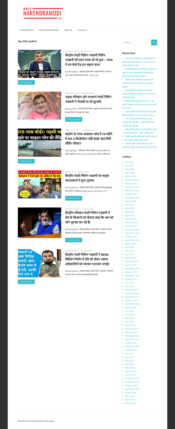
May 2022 (129, 318)
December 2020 (132, 378)
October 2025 (131, 194)
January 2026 (131, 183)
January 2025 (131, 225)
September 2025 (132, 197)
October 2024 (131, 236)
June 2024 (129, 247)
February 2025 (131, 222)
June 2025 (129, 208)
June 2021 (129, 357)
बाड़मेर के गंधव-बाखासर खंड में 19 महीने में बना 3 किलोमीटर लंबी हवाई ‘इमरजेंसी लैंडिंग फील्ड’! (88, 139)
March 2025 (130, 218)
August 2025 (131, 201)
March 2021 (130, 367)
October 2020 (131, 385)
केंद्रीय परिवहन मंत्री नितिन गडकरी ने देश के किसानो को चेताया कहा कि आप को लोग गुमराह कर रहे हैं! (89, 217)
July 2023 (129, 282)
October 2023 (131, 272)
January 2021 (131, 374)
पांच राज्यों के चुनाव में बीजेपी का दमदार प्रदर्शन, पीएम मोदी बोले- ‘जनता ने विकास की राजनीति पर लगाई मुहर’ (138, 122)
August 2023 (131, 279)
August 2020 (131, 392)
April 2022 (129, 321)
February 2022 (131, 328)
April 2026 (129, 172)
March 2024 (130, 257)
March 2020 (130, 403)
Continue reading (25, 82)
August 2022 (131, 307)
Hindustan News (27, 30)
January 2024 (131, 264)
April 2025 (129, 215)
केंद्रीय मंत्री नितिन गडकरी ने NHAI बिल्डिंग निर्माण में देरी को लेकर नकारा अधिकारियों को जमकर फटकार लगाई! (87, 259)
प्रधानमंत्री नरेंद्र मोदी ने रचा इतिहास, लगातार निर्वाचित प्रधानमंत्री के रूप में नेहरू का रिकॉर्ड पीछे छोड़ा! (139, 94)
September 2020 (132, 389)
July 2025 (129, 204)
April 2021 (129, 364)
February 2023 (131, 289)
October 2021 (131, 343)
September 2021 (132, 346)
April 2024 (129, 254)
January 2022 (131, 332)
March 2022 (130, 325)
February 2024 (131, 261)
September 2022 (132, 303)
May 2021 (129, 360)
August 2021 (131, 350)
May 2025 (129, 211)
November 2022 (132, 296)
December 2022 (132, 293)
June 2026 (129, 165)
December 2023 (132, 268)
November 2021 (132, 339)
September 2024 (132, 240)
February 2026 (131, 179)
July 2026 (129, 162)
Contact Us (82, 30)
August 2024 (131, 243)
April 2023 (129, 286)
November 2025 (132, 190)
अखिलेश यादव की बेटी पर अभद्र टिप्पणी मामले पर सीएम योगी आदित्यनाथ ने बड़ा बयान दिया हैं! (138, 83)
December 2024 (132, 229)
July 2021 (129, 353)
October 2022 (131, 300)
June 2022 (129, 314)
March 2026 (130, 176)
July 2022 (129, 311)
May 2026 (129, 169)
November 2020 (132, 381)
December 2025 (132, 187)
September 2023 (132, 275)
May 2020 (129, 396)
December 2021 (132, 335)
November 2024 (132, 233)
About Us (68, 30)
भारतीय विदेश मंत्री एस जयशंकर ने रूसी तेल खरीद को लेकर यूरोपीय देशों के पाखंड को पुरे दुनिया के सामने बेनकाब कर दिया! (139, 73)
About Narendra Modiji (49, 30)
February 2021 (131, 371)
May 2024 (129, 250)
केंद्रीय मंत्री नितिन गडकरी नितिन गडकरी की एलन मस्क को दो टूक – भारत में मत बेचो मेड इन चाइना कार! (89, 60)
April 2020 (129, 399)
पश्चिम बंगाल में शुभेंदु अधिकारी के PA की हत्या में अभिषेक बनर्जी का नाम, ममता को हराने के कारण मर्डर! (139, 105)
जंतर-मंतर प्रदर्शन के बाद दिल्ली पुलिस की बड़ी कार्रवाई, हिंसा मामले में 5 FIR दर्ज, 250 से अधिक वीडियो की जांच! (138, 62)
